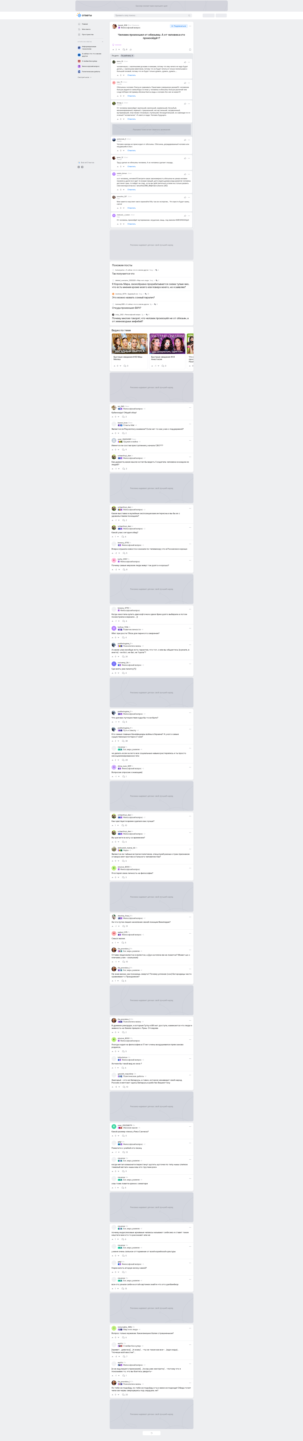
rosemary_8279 (120, 294)
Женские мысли (130, 1128)
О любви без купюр (132, 1346)
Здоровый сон (133, 294)
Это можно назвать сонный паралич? (133, 297)
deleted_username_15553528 (125, 280)
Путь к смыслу (129, 730)
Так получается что (123, 273)
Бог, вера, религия (131, 749)
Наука (125, 850)
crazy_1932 (119, 315)
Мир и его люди (143, 280)
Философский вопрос (130, 28)
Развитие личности (132, 630)
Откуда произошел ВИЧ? (126, 308)
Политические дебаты (133, 1076)
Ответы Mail (128, 425)
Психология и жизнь (132, 646)
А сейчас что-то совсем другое (137, 270)
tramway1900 (120, 304)
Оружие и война (130, 442)
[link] (130, 351)
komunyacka (119, 270)
